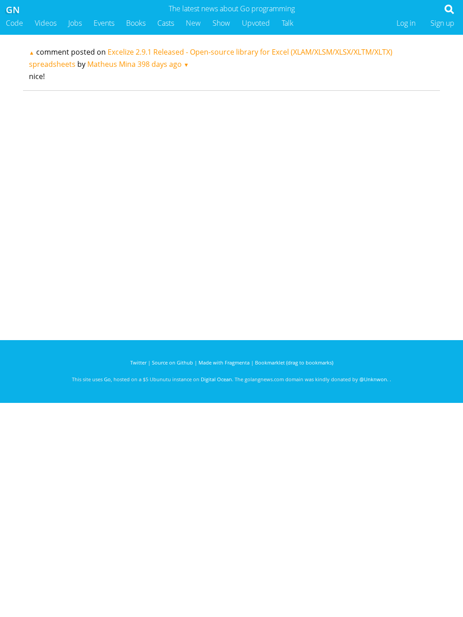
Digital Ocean (216, 379)
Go (107, 379)
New (193, 23)
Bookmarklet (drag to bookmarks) (294, 362)
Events (104, 23)
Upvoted (256, 23)
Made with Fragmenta (224, 362)
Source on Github (172, 362)
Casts (165, 23)
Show (221, 23)
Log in (406, 23)
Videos (46, 23)
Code (14, 23)
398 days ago (159, 64)
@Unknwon (373, 379)
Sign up (442, 23)
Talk (287, 23)
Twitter (138, 362)
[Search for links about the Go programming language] (451, 12)
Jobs (75, 23)
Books (136, 23)
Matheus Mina (111, 64)
